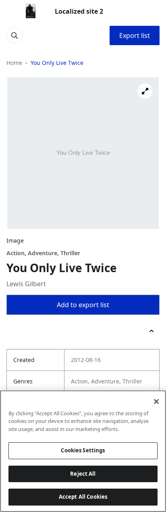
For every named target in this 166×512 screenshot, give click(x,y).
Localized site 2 (79, 11)
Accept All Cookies (83, 496)
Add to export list (83, 304)
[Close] (156, 401)
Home (14, 63)
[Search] (14, 35)
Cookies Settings (83, 450)
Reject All (82, 473)
